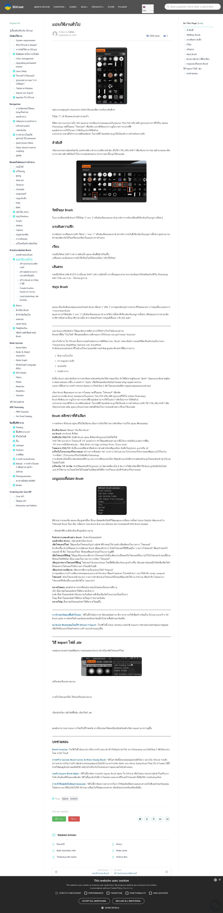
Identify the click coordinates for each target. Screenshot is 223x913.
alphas (65, 798)
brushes (74, 798)
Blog (84, 7)
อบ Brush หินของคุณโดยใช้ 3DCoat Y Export (74, 625)
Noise (119, 844)
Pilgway (122, 7)
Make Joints (121, 850)
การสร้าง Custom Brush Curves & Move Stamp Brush (79, 759)
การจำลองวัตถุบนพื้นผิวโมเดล (66, 614)
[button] (111, 907)
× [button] (219, 880)
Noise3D (61, 844)
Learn (72, 7)
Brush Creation (59, 749)
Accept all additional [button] (94, 901)
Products (97, 7)
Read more (128, 888)
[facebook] (147, 819)
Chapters (59, 7)
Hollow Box (121, 857)
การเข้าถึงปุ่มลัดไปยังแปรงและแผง (69, 784)
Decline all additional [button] (128, 901)
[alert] (111, 894)
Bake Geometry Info (66, 850)
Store (111, 7)
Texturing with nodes (67, 857)
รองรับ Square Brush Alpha (65, 773)
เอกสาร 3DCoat (42, 7)
